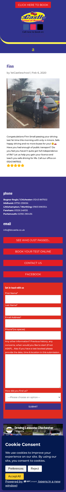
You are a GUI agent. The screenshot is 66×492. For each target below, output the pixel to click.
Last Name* (11, 305)
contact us (33, 263)
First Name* (11, 293)
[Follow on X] (40, 27)
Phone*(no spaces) (15, 329)
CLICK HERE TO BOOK (33, 5)
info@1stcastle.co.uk (14, 230)
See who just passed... (33, 240)
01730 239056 (21, 203)
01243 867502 (33, 35)
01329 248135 (21, 210)
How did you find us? (16, 390)
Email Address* (13, 317)
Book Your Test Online (33, 251)
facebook (33, 274)
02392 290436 (25, 214)
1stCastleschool (20, 72)
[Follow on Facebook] (26, 27)
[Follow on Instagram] (33, 27)
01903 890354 (40, 206)
